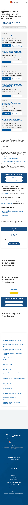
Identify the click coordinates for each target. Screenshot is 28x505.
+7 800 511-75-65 (14, 485)
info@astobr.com (14, 491)
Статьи (14, 470)
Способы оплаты (14, 475)
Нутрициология (6, 380)
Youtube (21, 493)
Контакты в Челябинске (14, 482)
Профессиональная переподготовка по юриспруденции (12, 341)
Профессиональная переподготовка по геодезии (14, 346)
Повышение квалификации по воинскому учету (13, 337)
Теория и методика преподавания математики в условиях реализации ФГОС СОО (14, 69)
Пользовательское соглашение (14, 450)
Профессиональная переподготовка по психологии (12, 394)
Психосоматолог (6, 399)
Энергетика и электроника (9, 362)
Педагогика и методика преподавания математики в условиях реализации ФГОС (12, 52)
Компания (14, 468)
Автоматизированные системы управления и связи (13, 372)
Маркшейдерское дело (8, 357)
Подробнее (17, 45)
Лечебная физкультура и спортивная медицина (14, 385)
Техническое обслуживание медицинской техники (12, 354)
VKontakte (6, 493)
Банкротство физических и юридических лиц (13, 344)
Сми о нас (14, 473)
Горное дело (5, 359)
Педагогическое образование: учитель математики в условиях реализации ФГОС (12, 120)
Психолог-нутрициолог (8, 383)
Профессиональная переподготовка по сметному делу (12, 350)
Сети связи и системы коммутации (11, 376)
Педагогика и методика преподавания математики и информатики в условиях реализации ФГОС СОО (12, 85)
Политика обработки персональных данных (14, 452)
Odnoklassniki (11, 493)
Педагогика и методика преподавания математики (11, 36)
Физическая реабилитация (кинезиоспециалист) (14, 378)
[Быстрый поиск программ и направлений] (25, 27)
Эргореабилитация (7, 388)
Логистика (5, 367)
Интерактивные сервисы (14, 466)
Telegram (17, 493)
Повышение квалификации (14, 461)
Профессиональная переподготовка (14, 463)
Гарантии (14, 477)
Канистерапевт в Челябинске (9, 397)
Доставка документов (14, 479)
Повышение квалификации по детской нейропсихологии (11, 403)
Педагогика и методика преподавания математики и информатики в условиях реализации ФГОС (12, 103)
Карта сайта (14, 445)
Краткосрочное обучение (14, 459)
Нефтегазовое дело (7, 364)
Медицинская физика (8, 390)
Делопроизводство (7, 369)
